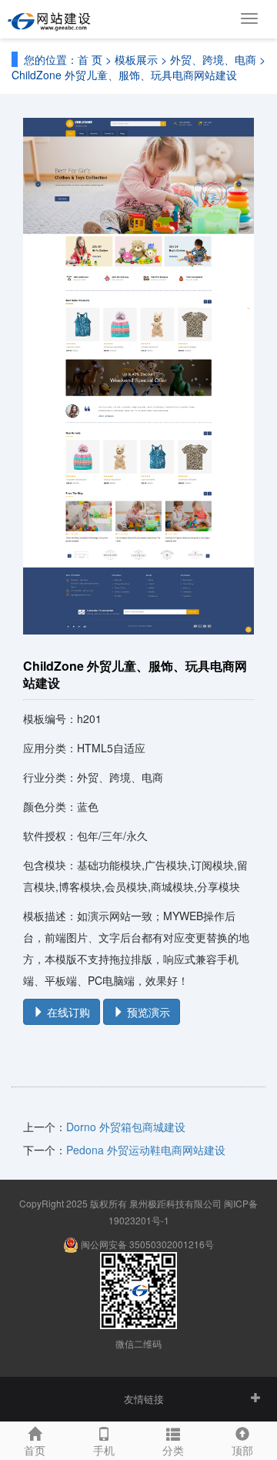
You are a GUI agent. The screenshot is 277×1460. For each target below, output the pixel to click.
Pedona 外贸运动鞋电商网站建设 (145, 1149)
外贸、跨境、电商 (213, 59)
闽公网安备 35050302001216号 (146, 1244)
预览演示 (147, 1012)
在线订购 (67, 1012)
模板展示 (136, 59)
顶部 (242, 1450)
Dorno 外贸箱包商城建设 (125, 1126)
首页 (34, 1450)
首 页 (90, 59)
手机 (104, 1450)
